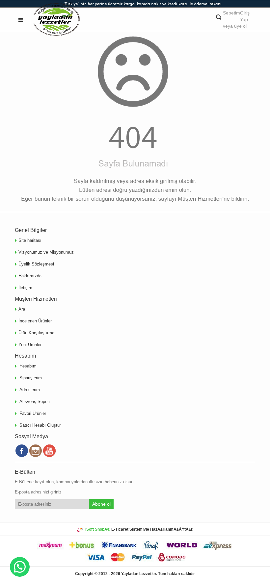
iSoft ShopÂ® (97, 529)
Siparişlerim (30, 378)
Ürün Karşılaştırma (36, 332)
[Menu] (20, 19)
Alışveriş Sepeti (34, 401)
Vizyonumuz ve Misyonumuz (46, 252)
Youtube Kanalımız (49, 450)
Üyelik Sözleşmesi (36, 264)
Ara (21, 309)
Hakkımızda (29, 275)
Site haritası (29, 240)
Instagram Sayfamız (35, 450)
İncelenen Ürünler (35, 320)
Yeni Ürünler (29, 344)
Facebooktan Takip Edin (21, 450)
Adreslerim (29, 390)
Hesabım (28, 366)
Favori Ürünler (32, 413)
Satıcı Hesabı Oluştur (40, 425)
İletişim (25, 287)
